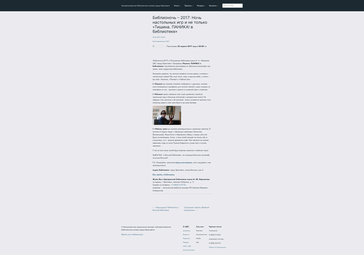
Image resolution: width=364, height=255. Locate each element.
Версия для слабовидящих (132, 234)
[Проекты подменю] (192, 5)
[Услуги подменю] (180, 5)
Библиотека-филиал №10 (161, 41)
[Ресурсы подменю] (204, 5)
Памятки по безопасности (217, 247)
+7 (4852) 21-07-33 (178, 184)
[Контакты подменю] (217, 5)
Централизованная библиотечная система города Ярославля (145, 5)
